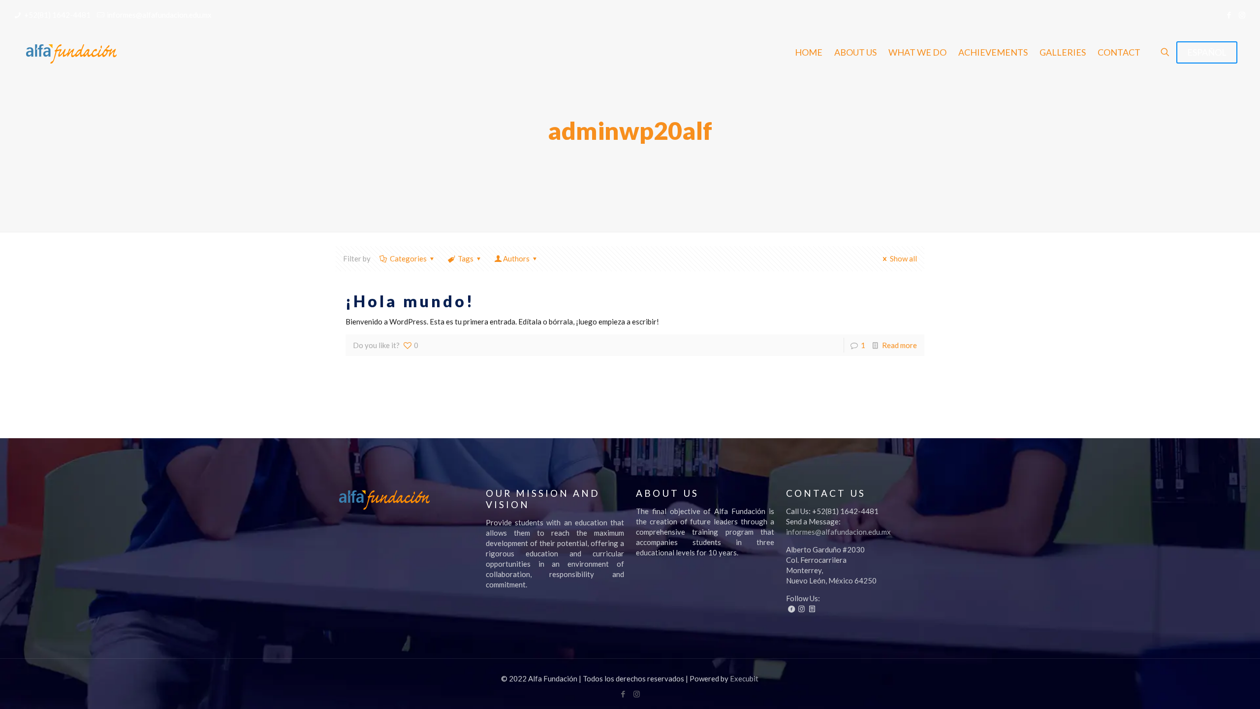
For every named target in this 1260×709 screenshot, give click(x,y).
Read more (899, 345)
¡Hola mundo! (410, 301)
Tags (465, 258)
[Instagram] (1242, 14)
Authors (516, 258)
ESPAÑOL (1207, 52)
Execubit (744, 678)
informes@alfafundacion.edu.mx (159, 14)
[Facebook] (1229, 14)
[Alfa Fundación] (71, 52)
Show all (903, 258)
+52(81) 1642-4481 (57, 14)
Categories (408, 258)
